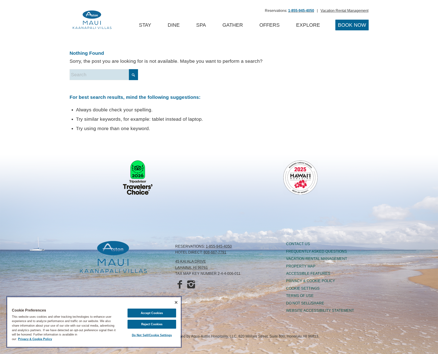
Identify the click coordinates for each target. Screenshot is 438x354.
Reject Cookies (152, 324)
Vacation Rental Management (344, 11)
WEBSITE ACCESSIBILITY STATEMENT (320, 310)
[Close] (176, 302)
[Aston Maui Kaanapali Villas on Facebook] (179, 285)
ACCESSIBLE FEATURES (308, 273)
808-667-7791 (214, 252)
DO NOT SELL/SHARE (305, 303)
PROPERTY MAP (300, 266)
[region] (94, 322)
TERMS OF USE (300, 296)
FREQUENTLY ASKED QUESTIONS (316, 251)
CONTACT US (298, 244)
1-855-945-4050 (219, 246)
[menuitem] (145, 25)
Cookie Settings (303, 288)
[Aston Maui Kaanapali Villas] (92, 20)
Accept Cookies (152, 313)
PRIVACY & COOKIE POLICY (310, 281)
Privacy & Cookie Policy (35, 339)
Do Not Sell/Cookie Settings (152, 335)
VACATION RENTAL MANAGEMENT (316, 259)
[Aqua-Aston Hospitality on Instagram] (191, 285)
